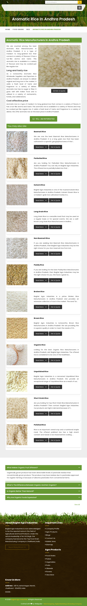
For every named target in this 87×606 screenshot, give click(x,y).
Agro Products (51, 532)
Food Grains (18, 29)
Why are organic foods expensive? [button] (22, 497)
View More (50, 575)
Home (7, 29)
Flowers (49, 571)
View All (77, 505)
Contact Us (50, 538)
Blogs (48, 535)
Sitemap (49, 544)
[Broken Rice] (17, 301)
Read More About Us (17, 547)
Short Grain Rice (41, 398)
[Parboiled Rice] (17, 168)
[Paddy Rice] (17, 274)
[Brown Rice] (17, 328)
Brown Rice (39, 318)
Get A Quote (60, 91)
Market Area (51, 541)
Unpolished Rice (41, 371)
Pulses (48, 559)
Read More (40, 147)
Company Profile (52, 529)
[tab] (43, 467)
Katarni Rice (39, 185)
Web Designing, (49, 604)
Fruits (48, 565)
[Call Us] (7, 2)
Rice (28, 29)
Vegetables (50, 562)
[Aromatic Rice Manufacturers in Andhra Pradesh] (59, 66)
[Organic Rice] (17, 354)
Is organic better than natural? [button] (20, 491)
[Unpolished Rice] (17, 381)
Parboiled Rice (40, 158)
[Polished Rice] (17, 434)
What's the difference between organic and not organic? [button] (32, 485)
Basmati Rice (40, 131)
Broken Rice (39, 291)
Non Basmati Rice (42, 238)
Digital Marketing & (61, 604)
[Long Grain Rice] (17, 221)
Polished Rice (40, 425)
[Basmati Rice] (17, 141)
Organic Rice (39, 345)
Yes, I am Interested (45, 119)
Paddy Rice (39, 265)
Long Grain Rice (41, 211)
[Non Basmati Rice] (17, 248)
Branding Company (75, 604)
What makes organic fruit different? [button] (22, 467)
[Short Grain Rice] (17, 408)
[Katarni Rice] (17, 194)
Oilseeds (49, 568)
